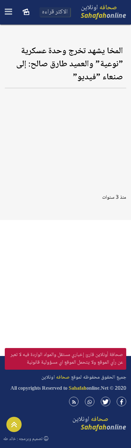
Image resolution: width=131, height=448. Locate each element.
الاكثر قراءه (55, 12)
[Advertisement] (65, 139)
